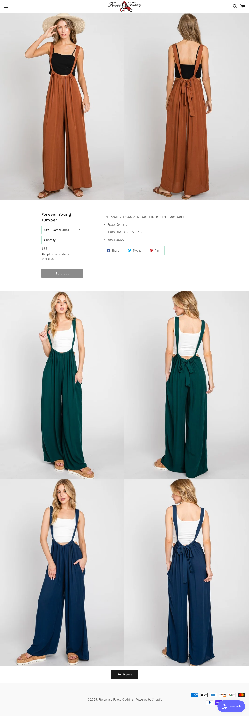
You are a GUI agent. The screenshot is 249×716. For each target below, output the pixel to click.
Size (46, 230)
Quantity (50, 240)
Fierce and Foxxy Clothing (116, 699)
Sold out (62, 273)
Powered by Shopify (148, 699)
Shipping (47, 254)
